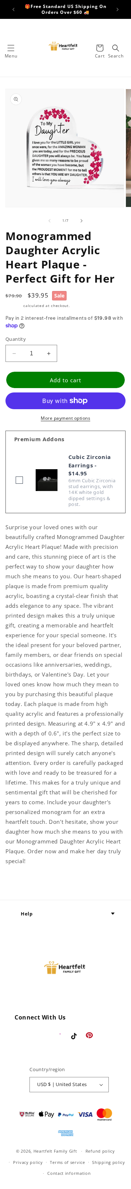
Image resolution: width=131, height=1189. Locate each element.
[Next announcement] (118, 9)
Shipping (13, 305)
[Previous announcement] (13, 9)
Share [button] (21, 882)
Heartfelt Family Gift (55, 1151)
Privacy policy (28, 1162)
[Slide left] (49, 221)
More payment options (65, 418)
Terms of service (67, 1162)
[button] (11, 48)
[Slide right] (82, 221)
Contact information (69, 1173)
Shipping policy (108, 1162)
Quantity (15, 339)
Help (26, 913)
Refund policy (100, 1151)
